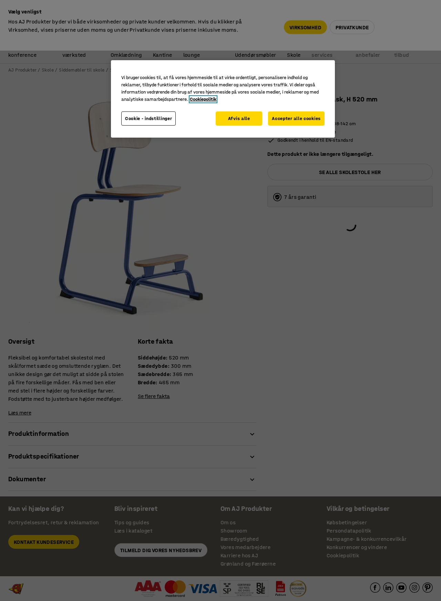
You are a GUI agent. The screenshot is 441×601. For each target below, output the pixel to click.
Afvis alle (239, 118)
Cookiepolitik (203, 99)
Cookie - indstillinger (148, 118)
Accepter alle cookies (296, 118)
